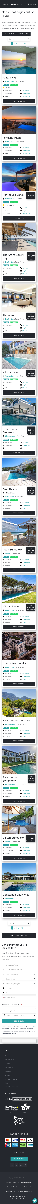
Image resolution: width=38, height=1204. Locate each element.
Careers (7, 1063)
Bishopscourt (10, 436)
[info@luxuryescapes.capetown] (21, 1165)
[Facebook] (12, 1165)
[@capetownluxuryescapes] (16, 1165)
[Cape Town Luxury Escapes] (13, 4)
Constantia (9, 899)
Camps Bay (10, 376)
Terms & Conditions (11, 1087)
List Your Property (11, 1079)
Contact (7, 1075)
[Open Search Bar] (28, 4)
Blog (6, 1083)
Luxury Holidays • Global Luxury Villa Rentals (18, 1187)
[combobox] (19, 1008)
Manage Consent (28, 1191)
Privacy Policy (30, 1026)
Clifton (8, 553)
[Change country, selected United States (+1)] (4, 997)
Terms (24, 1026)
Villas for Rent (9, 1060)
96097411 (26, 1112)
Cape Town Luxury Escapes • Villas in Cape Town (18, 1182)
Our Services (9, 1067)
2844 (11, 1112)
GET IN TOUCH (19, 1159)
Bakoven (9, 199)
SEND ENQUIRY (19, 1021)
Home (7, 1056)
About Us (8, 1071)
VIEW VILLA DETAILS (19, 101)
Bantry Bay (9, 81)
